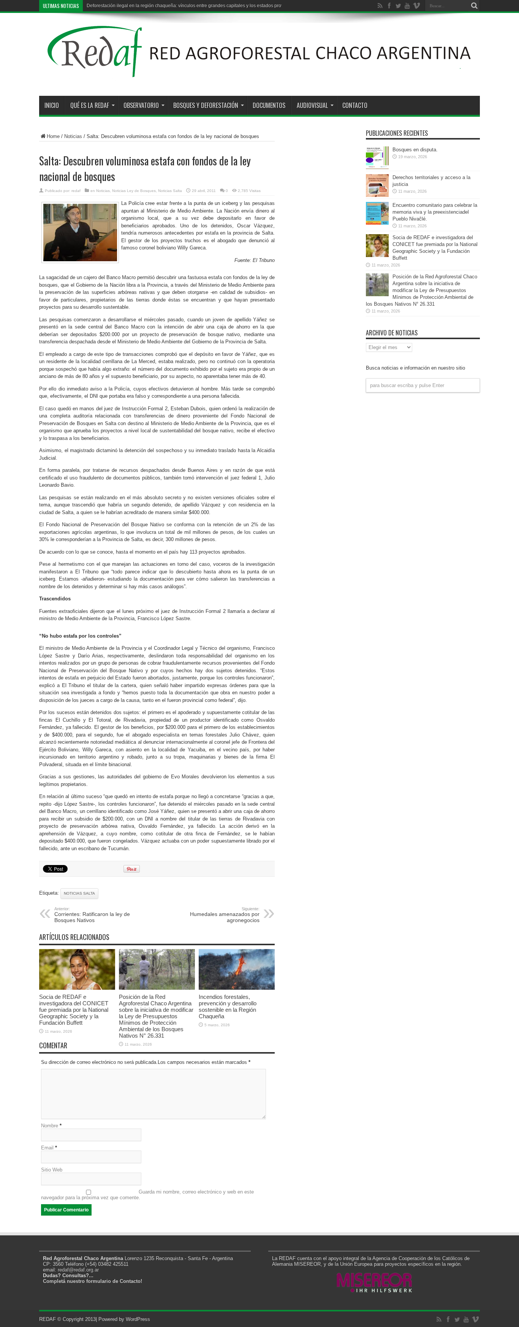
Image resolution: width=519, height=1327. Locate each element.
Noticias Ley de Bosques (134, 191)
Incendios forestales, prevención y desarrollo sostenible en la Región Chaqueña (227, 1006)
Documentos (269, 105)
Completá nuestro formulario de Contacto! (92, 1281)
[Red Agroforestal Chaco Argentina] (259, 77)
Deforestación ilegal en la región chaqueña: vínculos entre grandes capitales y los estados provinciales (193, 5)
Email (47, 1148)
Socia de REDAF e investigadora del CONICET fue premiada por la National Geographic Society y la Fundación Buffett (73, 1010)
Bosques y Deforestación (205, 105)
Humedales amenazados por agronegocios (225, 914)
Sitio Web (51, 1170)
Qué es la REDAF (89, 105)
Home (53, 136)
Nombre (49, 1126)
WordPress (138, 1319)
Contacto (354, 105)
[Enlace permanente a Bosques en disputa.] (377, 167)
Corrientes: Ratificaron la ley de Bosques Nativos (92, 914)
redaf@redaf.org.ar (78, 1270)
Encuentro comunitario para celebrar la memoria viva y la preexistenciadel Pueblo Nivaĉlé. (434, 212)
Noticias (73, 136)
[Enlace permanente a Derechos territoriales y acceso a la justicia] (377, 195)
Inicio (51, 105)
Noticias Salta (170, 191)
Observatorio (141, 105)
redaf (76, 191)
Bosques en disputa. (415, 149)
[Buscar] (474, 5)
